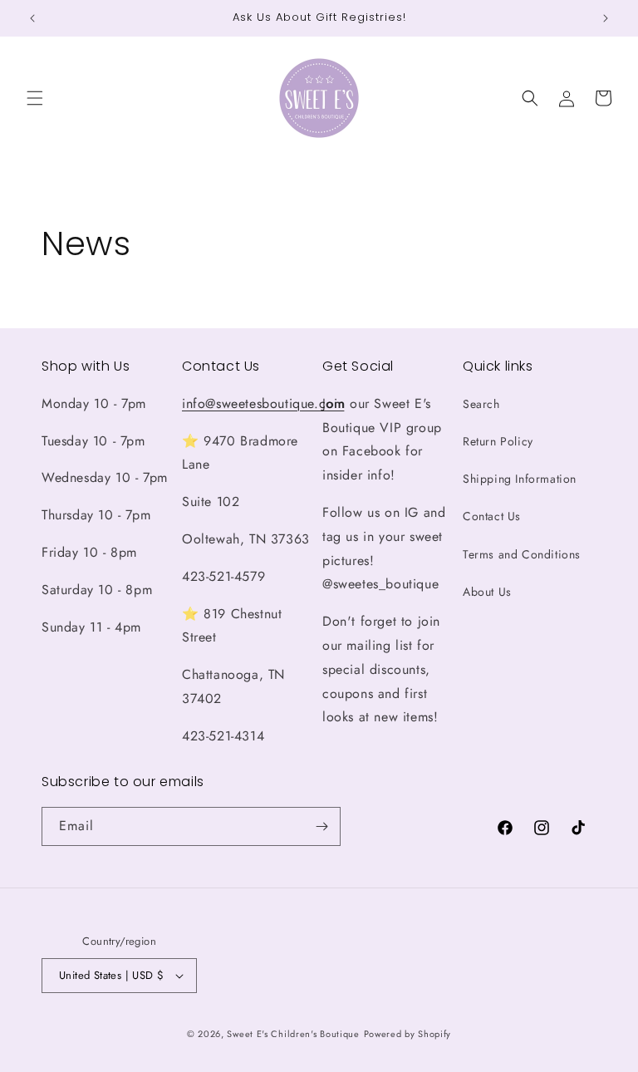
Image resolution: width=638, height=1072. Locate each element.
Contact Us (492, 516)
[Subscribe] (321, 826)
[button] (35, 98)
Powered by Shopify (408, 1033)
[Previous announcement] (32, 18)
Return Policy (498, 441)
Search (481, 404)
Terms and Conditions (522, 554)
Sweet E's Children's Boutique (293, 1033)
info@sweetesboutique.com (263, 403)
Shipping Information (520, 478)
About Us (487, 591)
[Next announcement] (605, 18)
